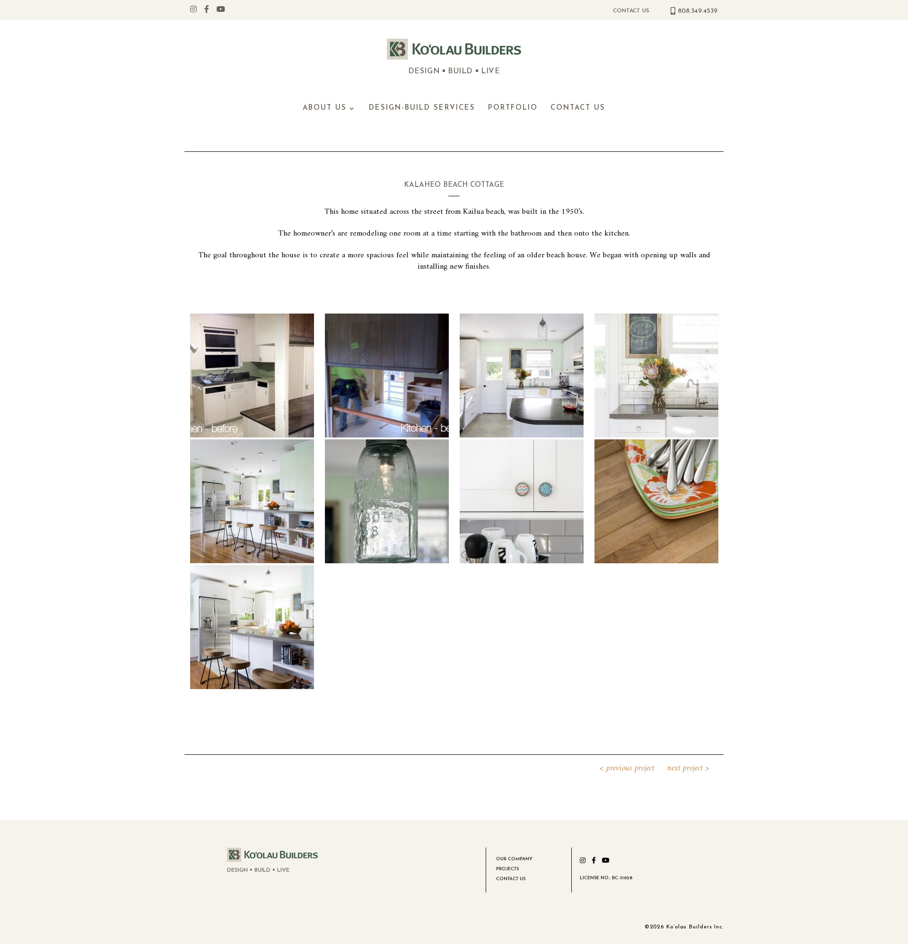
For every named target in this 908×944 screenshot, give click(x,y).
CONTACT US (631, 11)
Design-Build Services (422, 108)
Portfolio (513, 108)
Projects (507, 869)
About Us (325, 108)
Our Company (514, 859)
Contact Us (577, 108)
